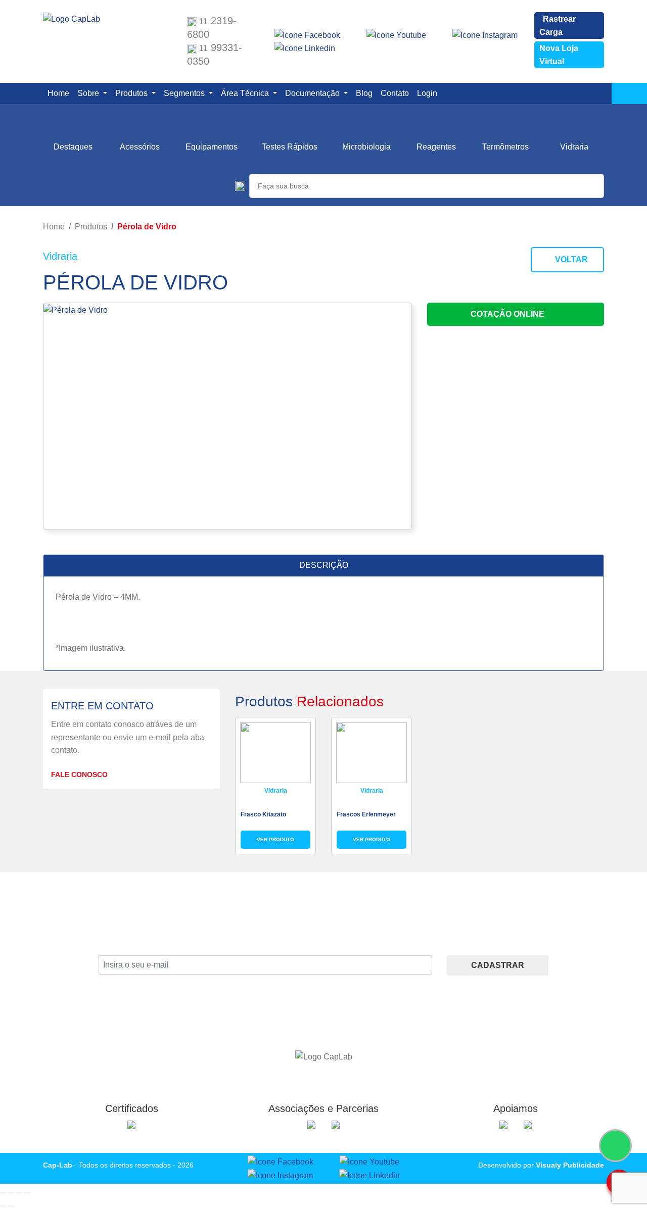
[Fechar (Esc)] (27, 1192)
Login (429, 93)
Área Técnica (246, 93)
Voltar (570, 259)
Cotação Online (508, 314)
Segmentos (185, 93)
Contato (397, 93)
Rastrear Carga (557, 25)
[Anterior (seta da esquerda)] (3, 1205)
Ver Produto (275, 839)
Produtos (132, 93)
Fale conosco (80, 774)
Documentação (313, 93)
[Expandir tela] (11, 1192)
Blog (366, 93)
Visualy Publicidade (570, 1165)
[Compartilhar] (19, 1192)
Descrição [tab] (323, 565)
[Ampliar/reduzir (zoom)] (3, 1192)
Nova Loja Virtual (558, 55)
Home (60, 93)
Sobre (89, 93)
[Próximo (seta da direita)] (11, 1205)
